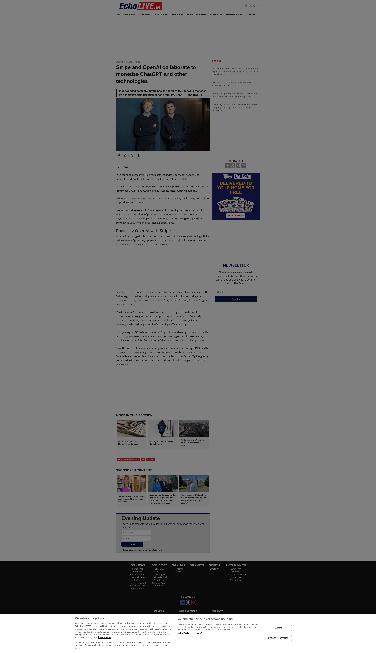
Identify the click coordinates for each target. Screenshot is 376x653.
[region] (188, 633)
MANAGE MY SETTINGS (278, 638)
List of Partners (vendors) (190, 633)
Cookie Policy (105, 637)
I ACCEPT (278, 628)
